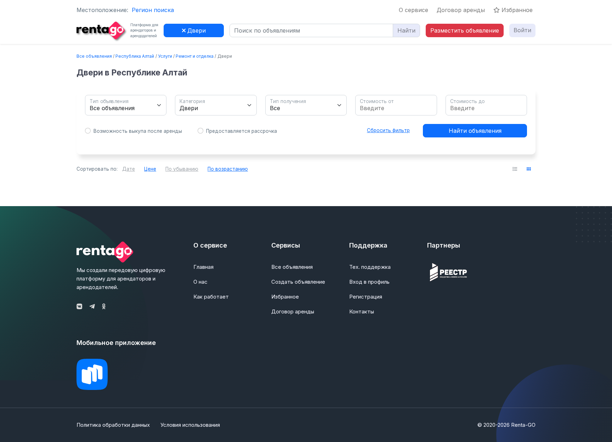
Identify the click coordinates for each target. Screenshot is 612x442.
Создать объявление (298, 281)
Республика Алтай (134, 56)
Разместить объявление (464, 30)
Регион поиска (153, 9)
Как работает (211, 296)
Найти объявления (475, 130)
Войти (522, 30)
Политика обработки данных (113, 424)
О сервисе (413, 9)
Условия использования (190, 424)
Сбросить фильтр (388, 130)
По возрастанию (228, 169)
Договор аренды (461, 9)
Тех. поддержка (370, 267)
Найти (406, 30)
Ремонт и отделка (195, 56)
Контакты (361, 311)
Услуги (165, 56)
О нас (200, 281)
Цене (150, 169)
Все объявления (94, 56)
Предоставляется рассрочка (241, 131)
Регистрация (365, 296)
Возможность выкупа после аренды (138, 131)
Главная (203, 267)
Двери (196, 30)
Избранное (516, 9)
